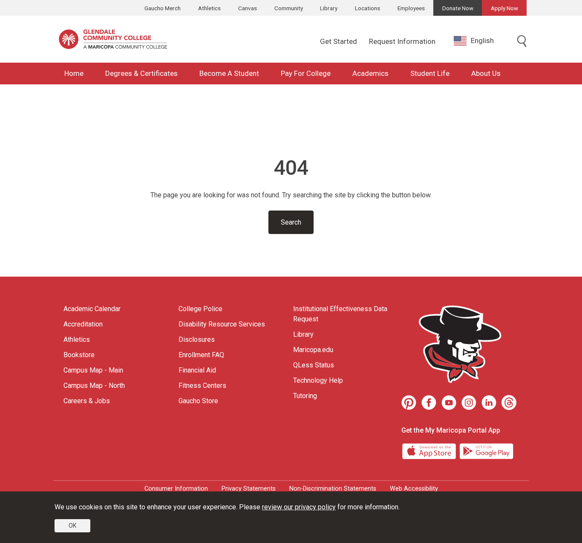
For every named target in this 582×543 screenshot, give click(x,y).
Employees (411, 8)
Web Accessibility (414, 488)
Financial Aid (197, 370)
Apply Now (504, 8)
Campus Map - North (94, 385)
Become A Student (229, 73)
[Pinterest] (408, 402)
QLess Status (313, 365)
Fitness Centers (202, 385)
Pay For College (306, 73)
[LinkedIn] (488, 402)
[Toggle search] (522, 42)
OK (72, 525)
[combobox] (480, 41)
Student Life (429, 73)
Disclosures (197, 339)
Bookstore (79, 355)
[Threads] (508, 402)
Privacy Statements (249, 488)
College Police (200, 309)
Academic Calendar (92, 309)
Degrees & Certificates (141, 73)
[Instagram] (468, 402)
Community (288, 8)
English (482, 40)
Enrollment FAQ (201, 355)
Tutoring (305, 396)
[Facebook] (428, 402)
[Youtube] (448, 402)
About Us (486, 73)
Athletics (209, 8)
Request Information (402, 41)
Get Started (338, 41)
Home (74, 73)
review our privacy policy (299, 507)
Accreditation (83, 324)
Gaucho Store (198, 401)
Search (291, 222)
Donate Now (457, 8)
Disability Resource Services (222, 324)
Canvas (247, 8)
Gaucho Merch (162, 8)
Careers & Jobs (86, 401)
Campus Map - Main (93, 370)
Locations (367, 8)
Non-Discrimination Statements (332, 488)
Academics (370, 73)
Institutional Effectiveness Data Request (340, 314)
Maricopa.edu (313, 350)
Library (328, 8)
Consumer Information (176, 488)
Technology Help (318, 380)
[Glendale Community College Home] (112, 39)
